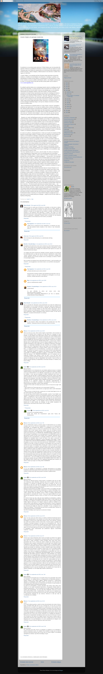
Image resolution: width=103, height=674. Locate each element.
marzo (68, 104)
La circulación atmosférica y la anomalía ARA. (76, 55)
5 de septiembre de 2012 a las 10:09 (38, 280)
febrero (68, 106)
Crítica (65, 126)
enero (68, 108)
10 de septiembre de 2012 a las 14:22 (47, 319)
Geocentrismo (67, 131)
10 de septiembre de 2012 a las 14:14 (47, 286)
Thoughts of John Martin (69, 148)
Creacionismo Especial (69, 124)
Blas (28, 280)
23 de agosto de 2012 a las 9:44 (36, 236)
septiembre (69, 92)
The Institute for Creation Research (72, 152)
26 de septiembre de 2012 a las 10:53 (37, 477)
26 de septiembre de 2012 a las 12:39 (36, 515)
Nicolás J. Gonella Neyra (29, 244)
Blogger (61, 670)
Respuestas (27, 221)
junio (68, 98)
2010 (67, 112)
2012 (67, 90)
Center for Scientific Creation (70, 155)
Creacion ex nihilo (68, 122)
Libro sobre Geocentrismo (75, 36)
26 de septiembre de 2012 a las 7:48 (36, 466)
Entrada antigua (56, 662)
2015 (67, 84)
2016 (67, 83)
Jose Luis (26, 236)
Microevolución (67, 134)
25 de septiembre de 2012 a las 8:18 (37, 366)
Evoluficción (66, 160)
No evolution (67, 230)
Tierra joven (66, 136)
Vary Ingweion (30, 223)
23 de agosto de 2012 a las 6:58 (38, 205)
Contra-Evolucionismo (69, 119)
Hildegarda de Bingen (69, 132)
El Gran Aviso (67, 223)
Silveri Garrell (27, 205)
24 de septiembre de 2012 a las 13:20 (36, 330)
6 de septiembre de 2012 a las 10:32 (39, 302)
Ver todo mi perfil (68, 198)
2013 (67, 88)
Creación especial (68, 121)
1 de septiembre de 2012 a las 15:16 (44, 244)
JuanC (25, 366)
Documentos (67, 167)
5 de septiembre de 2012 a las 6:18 (42, 269)
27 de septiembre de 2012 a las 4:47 (36, 535)
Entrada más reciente (26, 662)
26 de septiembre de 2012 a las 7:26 (36, 422)
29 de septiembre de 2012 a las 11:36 (37, 626)
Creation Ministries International (71, 150)
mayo (68, 100)
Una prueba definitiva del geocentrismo (75, 45)
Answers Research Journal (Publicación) (73, 157)
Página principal (67, 77)
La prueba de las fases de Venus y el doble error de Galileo (75, 65)
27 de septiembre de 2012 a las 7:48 (37, 574)
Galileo (65, 129)
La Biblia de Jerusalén (69, 162)
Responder (26, 218)
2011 (67, 110)
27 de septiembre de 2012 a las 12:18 (36, 601)
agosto (68, 93)
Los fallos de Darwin (68, 158)
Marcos (25, 330)
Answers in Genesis (68, 153)
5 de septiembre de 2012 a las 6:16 (42, 223)
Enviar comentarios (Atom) (32, 664)
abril (68, 102)
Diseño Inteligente (68, 127)
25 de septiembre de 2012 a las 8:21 (40, 410)
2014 (67, 86)
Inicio (42, 662)
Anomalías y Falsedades (69, 117)
